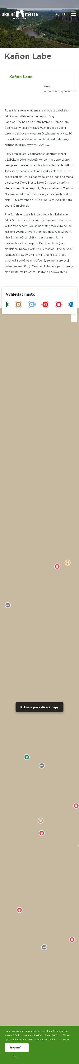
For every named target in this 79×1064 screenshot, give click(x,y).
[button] (74, 319)
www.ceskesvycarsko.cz (60, 91)
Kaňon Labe (21, 77)
